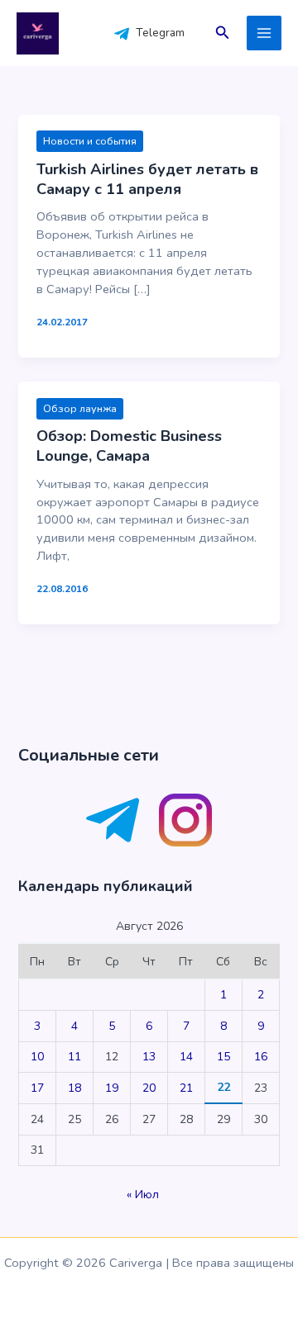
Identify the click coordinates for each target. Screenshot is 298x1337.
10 (37, 1056)
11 (74, 1056)
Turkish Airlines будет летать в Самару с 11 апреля (147, 179)
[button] (222, 33)
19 (111, 1088)
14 (186, 1056)
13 (149, 1056)
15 (223, 1056)
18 (74, 1088)
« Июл (143, 1194)
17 (37, 1088)
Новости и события (90, 141)
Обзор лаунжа (80, 408)
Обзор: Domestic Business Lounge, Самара (129, 446)
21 (186, 1088)
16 (260, 1056)
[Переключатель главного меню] (264, 33)
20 (149, 1088)
